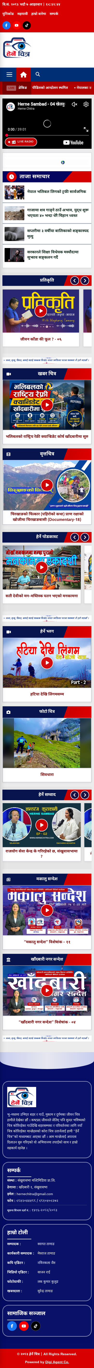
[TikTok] (27, 25)
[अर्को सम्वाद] (85, 795)
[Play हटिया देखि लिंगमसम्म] (47, 663)
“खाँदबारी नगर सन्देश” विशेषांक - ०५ (47, 1022)
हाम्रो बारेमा (38, 14)
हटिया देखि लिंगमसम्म (47, 694)
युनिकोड (8, 14)
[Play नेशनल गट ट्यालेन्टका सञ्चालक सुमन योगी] (52, 825)
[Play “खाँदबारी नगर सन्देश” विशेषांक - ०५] (47, 990)
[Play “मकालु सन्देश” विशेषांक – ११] (47, 910)
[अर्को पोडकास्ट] (85, 537)
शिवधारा (47, 775)
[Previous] (74, 280)
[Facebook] (6, 25)
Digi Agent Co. (57, 1362)
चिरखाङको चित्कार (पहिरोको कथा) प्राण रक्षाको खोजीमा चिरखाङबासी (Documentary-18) (47, 517)
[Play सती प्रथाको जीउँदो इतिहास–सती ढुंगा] (41, 567)
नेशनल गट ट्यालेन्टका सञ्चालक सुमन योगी (52, 854)
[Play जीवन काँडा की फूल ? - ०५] (40, 311)
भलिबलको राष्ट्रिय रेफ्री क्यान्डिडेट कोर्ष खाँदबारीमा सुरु (47, 436)
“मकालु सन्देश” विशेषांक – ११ (47, 942)
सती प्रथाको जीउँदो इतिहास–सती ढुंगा (41, 596)
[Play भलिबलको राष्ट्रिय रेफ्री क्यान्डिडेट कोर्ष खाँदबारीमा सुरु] (47, 405)
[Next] (85, 280)
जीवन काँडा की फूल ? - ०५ (40, 339)
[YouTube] (17, 25)
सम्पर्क (54, 14)
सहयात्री (22, 14)
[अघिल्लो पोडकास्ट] (74, 537)
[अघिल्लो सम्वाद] (74, 795)
